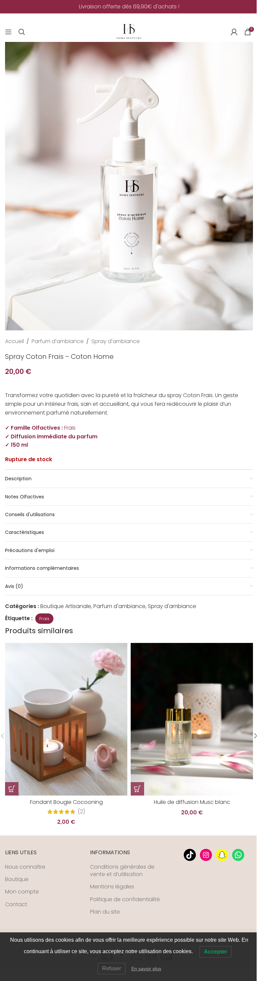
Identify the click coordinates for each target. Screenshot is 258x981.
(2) (81, 811)
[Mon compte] (234, 32)
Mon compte (22, 891)
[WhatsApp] (238, 855)
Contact (16, 904)
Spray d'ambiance (115, 341)
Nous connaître (25, 867)
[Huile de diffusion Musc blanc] (192, 719)
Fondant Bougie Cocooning (66, 802)
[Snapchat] (222, 855)
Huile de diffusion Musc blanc (192, 802)
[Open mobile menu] (8, 32)
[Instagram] (206, 855)
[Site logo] (129, 31)
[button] (11, 789)
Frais (44, 618)
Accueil (14, 341)
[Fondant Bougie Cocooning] (66, 719)
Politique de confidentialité (125, 899)
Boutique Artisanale (65, 606)
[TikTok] (190, 855)
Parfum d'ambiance (58, 341)
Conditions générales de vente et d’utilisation (122, 870)
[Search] (22, 32)
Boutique (17, 879)
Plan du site (105, 912)
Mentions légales (112, 886)
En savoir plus (146, 968)
